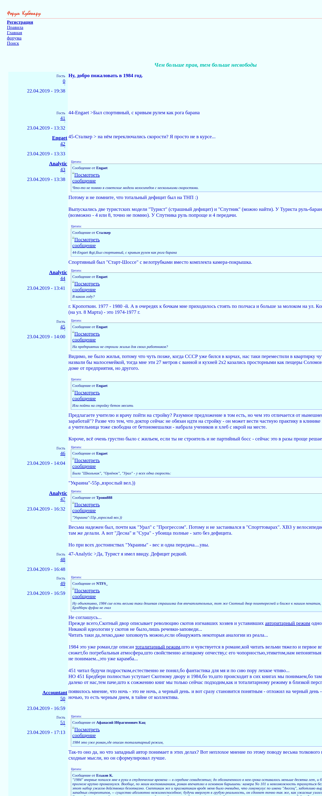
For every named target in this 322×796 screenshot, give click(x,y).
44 (62, 278)
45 (62, 327)
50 (62, 698)
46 (62, 453)
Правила (15, 27)
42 (62, 144)
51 (62, 722)
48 (62, 559)
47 (62, 499)
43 (62, 169)
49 (62, 583)
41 (62, 118)
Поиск (13, 43)
